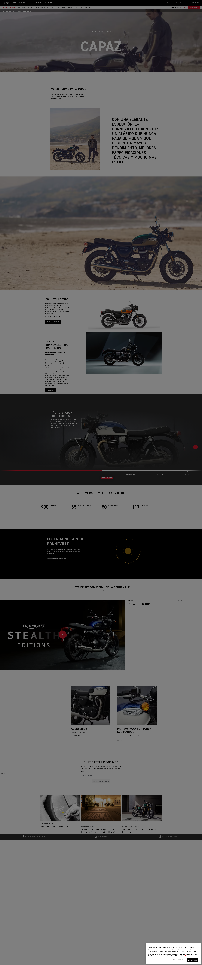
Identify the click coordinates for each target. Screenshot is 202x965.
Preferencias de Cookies (178, 959)
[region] (173, 953)
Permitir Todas (192, 960)
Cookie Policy (186, 955)
